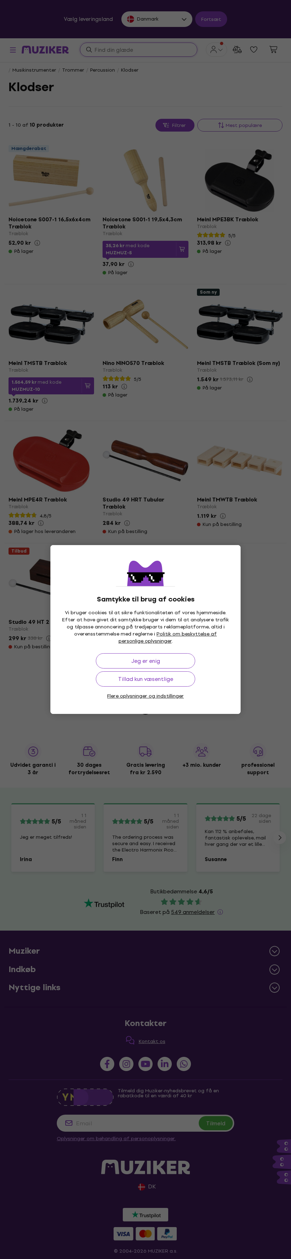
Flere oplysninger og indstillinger (145, 696)
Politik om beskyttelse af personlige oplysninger (168, 637)
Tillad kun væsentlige (145, 679)
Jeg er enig (145, 660)
